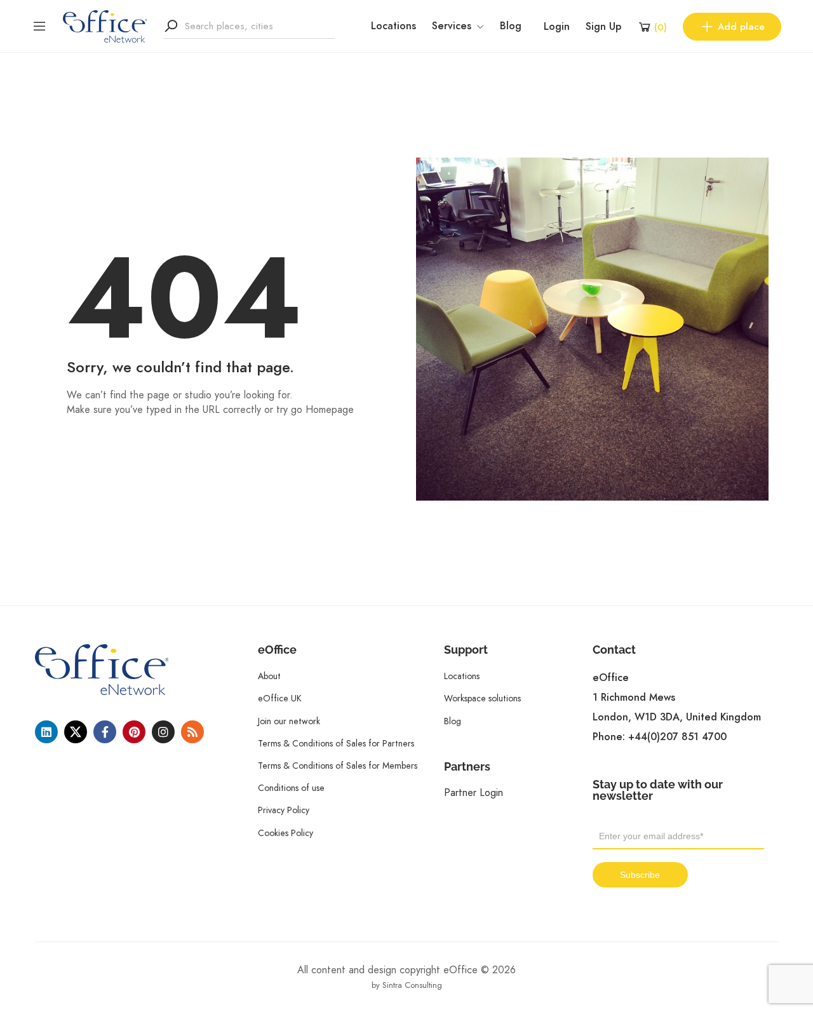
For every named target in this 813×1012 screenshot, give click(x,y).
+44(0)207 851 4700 (677, 737)
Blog (510, 26)
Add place (741, 26)
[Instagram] (163, 731)
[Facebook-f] (104, 731)
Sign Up (603, 27)
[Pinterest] (134, 731)
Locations (393, 26)
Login (557, 27)
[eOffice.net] (105, 25)
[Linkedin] (46, 731)
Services (451, 26)
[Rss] (192, 731)
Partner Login (473, 792)
